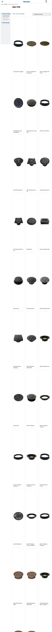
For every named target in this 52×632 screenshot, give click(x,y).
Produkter (5, 4)
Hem (2, 4)
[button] (2, 2)
